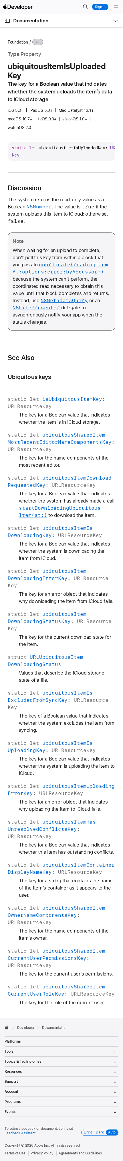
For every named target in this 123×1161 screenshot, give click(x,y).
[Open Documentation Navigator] (7, 21)
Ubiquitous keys (29, 376)
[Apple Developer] (17, 7)
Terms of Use (15, 1153)
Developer (26, 1028)
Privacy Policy (42, 1153)
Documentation (30, 21)
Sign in (100, 7)
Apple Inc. (42, 1146)
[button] (85, 7)
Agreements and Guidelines (80, 1153)
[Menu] (116, 7)
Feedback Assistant (20, 1133)
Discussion (24, 188)
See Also (21, 358)
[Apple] (8, 1027)
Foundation (18, 42)
